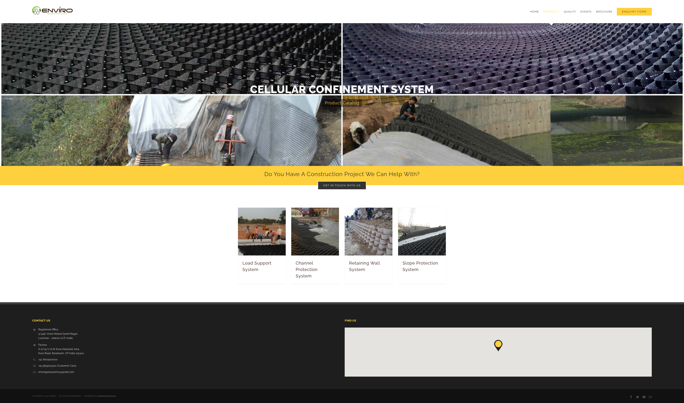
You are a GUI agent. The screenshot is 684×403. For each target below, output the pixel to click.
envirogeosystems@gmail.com (56, 372)
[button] (498, 345)
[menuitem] (536, 11)
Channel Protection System (307, 269)
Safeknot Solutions (107, 396)
